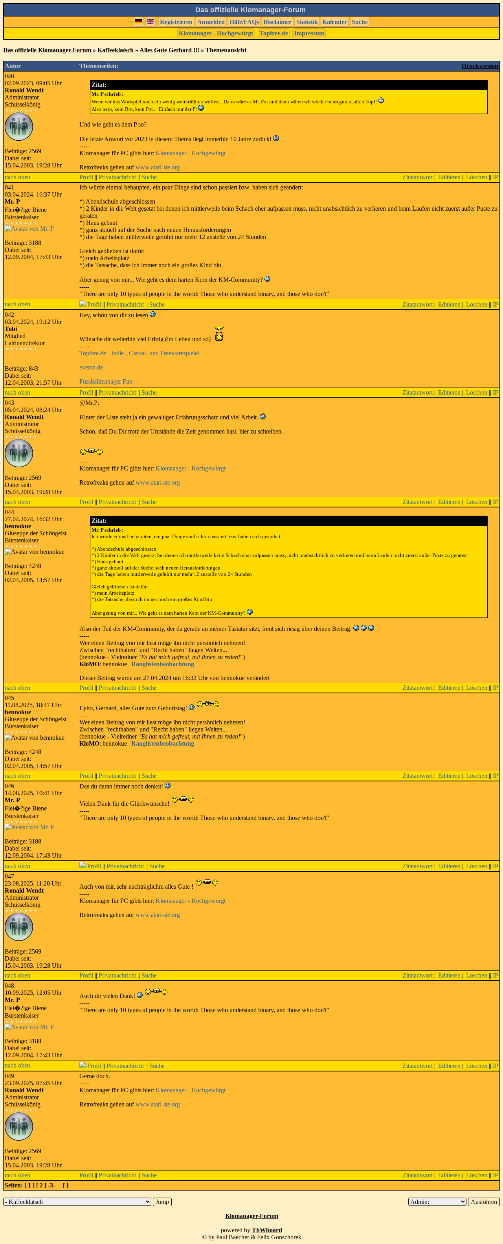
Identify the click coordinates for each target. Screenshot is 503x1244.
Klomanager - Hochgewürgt (216, 33)
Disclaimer (277, 21)
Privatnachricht (117, 177)
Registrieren (176, 21)
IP (495, 177)
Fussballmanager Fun (105, 381)
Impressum (309, 33)
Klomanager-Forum (251, 1216)
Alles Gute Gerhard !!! (169, 50)
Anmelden (211, 21)
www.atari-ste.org (158, 167)
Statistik (307, 21)
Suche (360, 21)
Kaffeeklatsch (115, 50)
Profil (86, 177)
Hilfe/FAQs (244, 21)
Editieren (449, 177)
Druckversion (480, 65)
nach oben (17, 177)
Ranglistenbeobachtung (162, 664)
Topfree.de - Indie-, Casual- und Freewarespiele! (139, 353)
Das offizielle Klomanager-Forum (47, 50)
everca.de (91, 367)
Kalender (334, 21)
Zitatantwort (417, 177)
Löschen (476, 177)
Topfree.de (273, 33)
